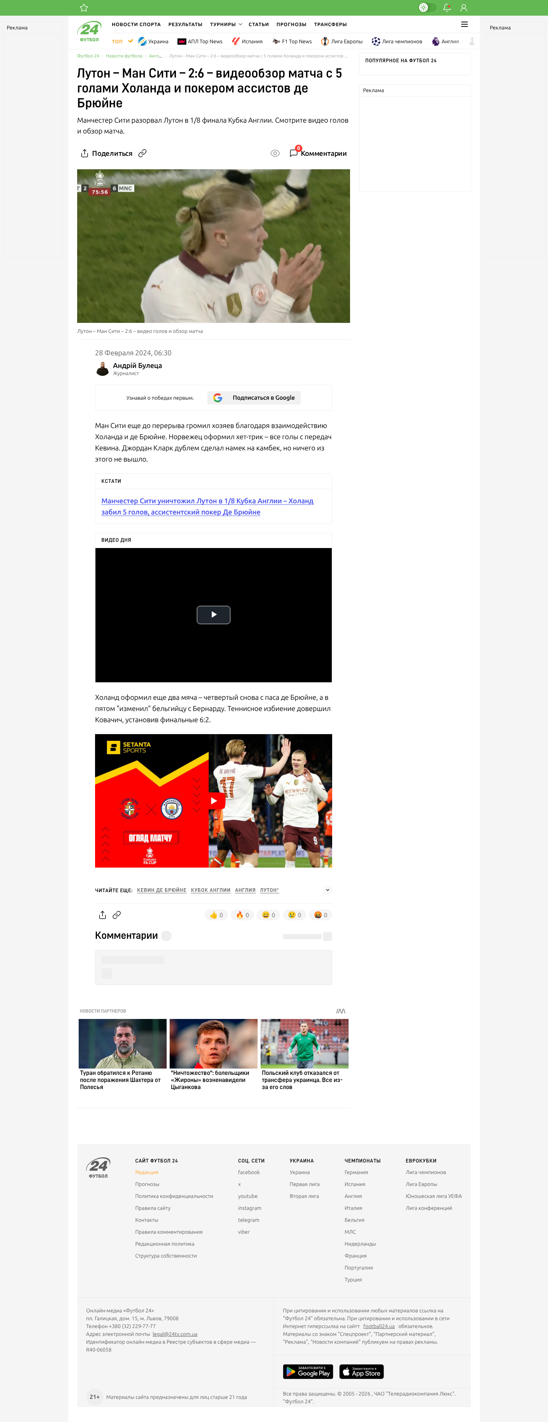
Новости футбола (124, 56)
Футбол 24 (88, 56)
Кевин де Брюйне (161, 890)
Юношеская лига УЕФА (434, 1196)
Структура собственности (166, 1256)
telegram (248, 1220)
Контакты (146, 1220)
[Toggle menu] (464, 24)
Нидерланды (360, 1244)
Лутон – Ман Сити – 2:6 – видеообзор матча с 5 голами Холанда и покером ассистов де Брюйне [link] (259, 56)
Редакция (146, 1172)
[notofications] (447, 8)
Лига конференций (429, 1208)
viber (244, 1232)
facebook (249, 1172)
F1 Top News (297, 41)
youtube (248, 1196)
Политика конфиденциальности (174, 1196)
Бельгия (354, 1220)
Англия (450, 41)
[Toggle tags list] (327, 889)
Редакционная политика (165, 1244)
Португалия (358, 1268)
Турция (353, 1280)
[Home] (89, 39)
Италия (353, 1208)
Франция (355, 1256)
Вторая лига (304, 1196)
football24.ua (379, 1326)
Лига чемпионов (402, 41)
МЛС (350, 1232)
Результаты (186, 24)
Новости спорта (136, 24)
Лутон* (269, 890)
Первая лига (305, 1184)
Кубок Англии (210, 890)
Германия (356, 1172)
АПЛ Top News (205, 41)
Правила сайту (153, 1208)
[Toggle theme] (427, 7)
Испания (252, 41)
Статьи (259, 24)
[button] (225, 24)
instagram (250, 1208)
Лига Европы (346, 41)
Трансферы (330, 24)
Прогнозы (292, 24)
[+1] (84, 8)
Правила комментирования (169, 1232)
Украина (158, 41)
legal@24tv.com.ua (174, 1334)
